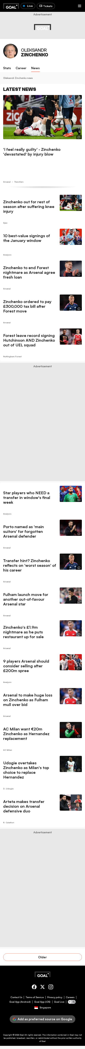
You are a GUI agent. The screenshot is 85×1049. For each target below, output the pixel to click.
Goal (22, 1035)
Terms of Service (35, 997)
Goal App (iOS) (42, 1002)
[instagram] (51, 987)
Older (42, 957)
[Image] (42, 117)
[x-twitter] (42, 987)
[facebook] (34, 987)
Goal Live (59, 1002)
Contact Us (16, 997)
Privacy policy (54, 997)
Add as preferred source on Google (45, 1019)
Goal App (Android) (20, 1002)
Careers (70, 997)
